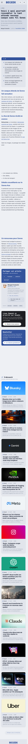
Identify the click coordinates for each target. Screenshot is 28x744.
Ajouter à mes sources (13, 324)
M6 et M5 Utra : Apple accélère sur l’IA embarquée (13, 691)
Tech (3, 8)
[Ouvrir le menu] (2, 2)
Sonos (20, 305)
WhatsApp (6, 280)
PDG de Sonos (12, 243)
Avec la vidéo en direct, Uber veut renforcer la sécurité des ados (13, 718)
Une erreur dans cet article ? (15, 299)
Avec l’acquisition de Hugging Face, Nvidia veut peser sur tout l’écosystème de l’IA (13, 487)
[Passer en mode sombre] (24, 2)
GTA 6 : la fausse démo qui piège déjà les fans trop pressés (12, 663)
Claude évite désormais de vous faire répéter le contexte (12, 634)
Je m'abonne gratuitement (13, 342)
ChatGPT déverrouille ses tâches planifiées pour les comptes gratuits (12, 576)
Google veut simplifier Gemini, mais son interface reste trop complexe (12, 458)
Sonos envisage (6, 254)
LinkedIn (17, 276)
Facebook (9, 276)
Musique (10, 305)
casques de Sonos (6, 101)
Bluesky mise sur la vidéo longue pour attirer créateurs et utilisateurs (13, 401)
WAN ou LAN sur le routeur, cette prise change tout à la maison (12, 430)
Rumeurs (15, 305)
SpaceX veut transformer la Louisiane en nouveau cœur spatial (13, 605)
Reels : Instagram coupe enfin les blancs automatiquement (11, 545)
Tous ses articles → (14, 295)
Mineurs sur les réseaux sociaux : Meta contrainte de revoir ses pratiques (13, 516)
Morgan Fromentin (5, 28)
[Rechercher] (20, 2)
